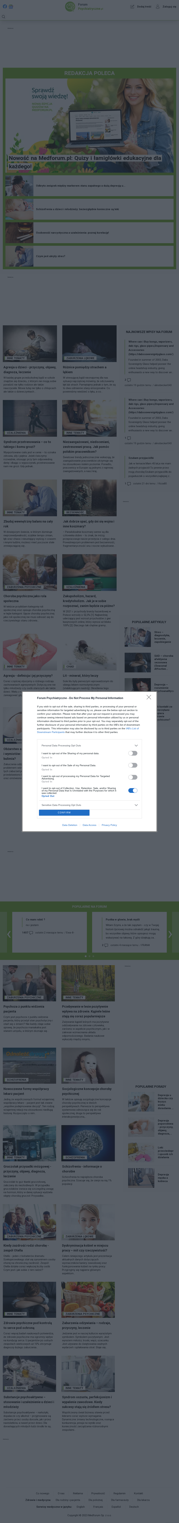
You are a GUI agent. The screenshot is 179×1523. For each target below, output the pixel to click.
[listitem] (89, 745)
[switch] (132, 753)
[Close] (150, 698)
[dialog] (89, 762)
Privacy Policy (109, 825)
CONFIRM (64, 812)
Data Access (89, 825)
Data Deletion (69, 825)
